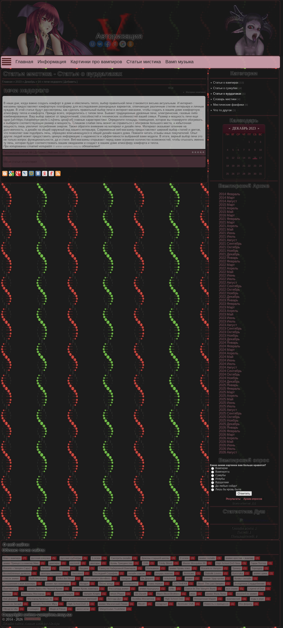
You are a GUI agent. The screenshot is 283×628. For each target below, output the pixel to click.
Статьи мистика (143, 61)
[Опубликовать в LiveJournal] (24, 173)
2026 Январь (228, 427)
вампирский (233, 598)
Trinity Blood (165, 563)
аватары (95, 563)
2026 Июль (227, 448)
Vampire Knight (92, 593)
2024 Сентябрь (230, 371)
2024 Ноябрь (228, 378)
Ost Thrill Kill (180, 583)
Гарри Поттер (258, 563)
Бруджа (84, 568)
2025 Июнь (227, 403)
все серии (231, 588)
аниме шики (260, 573)
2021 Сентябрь (230, 243)
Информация (52, 61)
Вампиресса (10, 588)
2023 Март (227, 307)
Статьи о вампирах (226, 82)
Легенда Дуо (114, 598)
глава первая (155, 583)
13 (238, 158)
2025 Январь (228, 385)
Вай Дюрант (10, 598)
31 (260, 173)
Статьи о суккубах (225, 88)
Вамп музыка (179, 61)
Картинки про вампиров (96, 61)
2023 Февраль (229, 303)
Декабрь (30, 81)
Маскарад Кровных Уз (39, 598)
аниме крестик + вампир (239, 558)
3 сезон (64, 568)
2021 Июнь (227, 233)
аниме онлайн (207, 558)
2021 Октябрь (229, 247)
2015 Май (226, 212)
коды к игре (257, 598)
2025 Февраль (229, 388)
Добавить (70, 81)
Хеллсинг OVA (185, 604)
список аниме (11, 578)
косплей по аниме (247, 593)
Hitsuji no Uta (10, 609)
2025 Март (227, 392)
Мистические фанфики (228, 104)
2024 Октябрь (229, 374)
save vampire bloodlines (97, 578)
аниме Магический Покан (113, 604)
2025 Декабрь (229, 424)
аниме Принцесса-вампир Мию (20, 563)
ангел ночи (82, 609)
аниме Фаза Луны (216, 593)
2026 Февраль (229, 431)
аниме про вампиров (57, 583)
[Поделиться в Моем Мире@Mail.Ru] (31, 173)
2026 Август (228, 452)
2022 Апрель (228, 268)
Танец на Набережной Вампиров (117, 568)
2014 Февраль (229, 194)
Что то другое (222, 110)
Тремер (236, 568)
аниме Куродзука (149, 588)
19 (233, 165)
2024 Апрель (228, 353)
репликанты (130, 583)
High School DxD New (228, 563)
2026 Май (226, 441)
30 (255, 173)
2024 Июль (227, 364)
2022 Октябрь (229, 289)
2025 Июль (227, 406)
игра (192, 593)
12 (233, 158)
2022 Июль (227, 279)
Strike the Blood (65, 578)
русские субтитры (71, 558)
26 (233, 173)
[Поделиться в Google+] (18, 173)
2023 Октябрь (229, 332)
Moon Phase (117, 593)
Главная (24, 61)
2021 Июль (227, 236)
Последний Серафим (105, 573)
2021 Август (228, 240)
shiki (172, 588)
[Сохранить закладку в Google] (11, 173)
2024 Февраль (229, 346)
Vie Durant (140, 593)
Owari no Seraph (12, 604)
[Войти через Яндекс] (115, 44)
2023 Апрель (228, 311)
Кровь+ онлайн (243, 578)
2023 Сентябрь (230, 328)
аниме (189, 578)
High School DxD (174, 598)
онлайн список (136, 573)
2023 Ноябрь (228, 335)
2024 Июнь (227, 360)
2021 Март (227, 222)
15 (249, 158)
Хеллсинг (189, 573)
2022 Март (227, 265)
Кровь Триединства (121, 563)
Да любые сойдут (226, 485)
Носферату (245, 604)
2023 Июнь (227, 318)
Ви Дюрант (147, 578)
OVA (145, 563)
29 (249, 173)
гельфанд (169, 578)
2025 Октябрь (229, 417)
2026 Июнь (227, 445)
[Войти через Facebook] (107, 44)
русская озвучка (40, 558)
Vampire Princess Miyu (44, 604)
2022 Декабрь (229, 296)
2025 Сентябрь (230, 413)
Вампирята (222, 471)
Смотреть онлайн (121, 558)
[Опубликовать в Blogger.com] (5, 173)
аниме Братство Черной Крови (45, 588)
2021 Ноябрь (228, 250)
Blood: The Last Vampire (211, 583)
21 (244, 165)
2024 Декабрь (229, 381)
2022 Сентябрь (230, 286)
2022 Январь (228, 258)
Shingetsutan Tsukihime (112, 609)
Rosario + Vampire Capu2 (17, 568)
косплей (74, 563)
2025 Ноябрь (228, 420)
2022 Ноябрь (228, 293)
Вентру (7, 593)
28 (244, 173)
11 (227, 158)
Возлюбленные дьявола (16, 573)
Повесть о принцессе (216, 604)
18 (227, 165)
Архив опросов (252, 498)
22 (249, 165)
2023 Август (228, 325)
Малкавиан (152, 568)
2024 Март (227, 349)
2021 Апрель (228, 226)
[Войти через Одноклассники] (130, 44)
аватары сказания (51, 573)
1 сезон (96, 558)
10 (260, 150)
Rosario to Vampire (211, 568)
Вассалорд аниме (119, 588)
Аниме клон (33, 623)
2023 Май (226, 314)
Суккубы (220, 475)
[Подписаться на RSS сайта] (58, 173)
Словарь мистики (224, 99)
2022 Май (226, 272)
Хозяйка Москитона (143, 598)
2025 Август (228, 410)
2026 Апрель (228, 438)
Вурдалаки (222, 482)
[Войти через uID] (92, 44)
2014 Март (227, 197)
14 (244, 158)
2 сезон (184, 558)
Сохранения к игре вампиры (19, 583)
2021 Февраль (229, 219)
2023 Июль (227, 321)
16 (39, 81)
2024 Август (228, 367)
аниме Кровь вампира (85, 588)
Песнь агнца (106, 583)
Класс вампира (11, 558)
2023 (18, 81)
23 (255, 165)
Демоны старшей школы (155, 558)
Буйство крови (38, 578)
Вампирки (221, 468)
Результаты (233, 498)
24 (260, 165)
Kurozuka (237, 573)
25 (227, 173)
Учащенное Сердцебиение (249, 583)
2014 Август (228, 201)
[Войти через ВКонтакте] (100, 44)
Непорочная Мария (205, 598)
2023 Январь (228, 300)
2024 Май (226, 357)
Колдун (84, 583)
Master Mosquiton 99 (194, 563)
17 (260, 158)
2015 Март (227, 204)
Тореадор (257, 568)
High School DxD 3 (78, 604)
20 (238, 165)
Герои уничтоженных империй (80, 598)
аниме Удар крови (214, 578)
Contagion (33, 609)
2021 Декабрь (229, 254)
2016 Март (227, 215)
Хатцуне (125, 578)
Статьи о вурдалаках (227, 93)
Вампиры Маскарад (33, 593)
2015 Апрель (228, 208)
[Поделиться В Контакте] (38, 173)
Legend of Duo (256, 588)
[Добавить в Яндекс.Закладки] (44, 173)
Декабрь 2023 (244, 128)
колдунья (161, 604)
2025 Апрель (228, 395)
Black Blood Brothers (168, 593)
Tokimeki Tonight (64, 593)
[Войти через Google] (122, 44)
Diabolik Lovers (213, 573)
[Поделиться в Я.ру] (51, 173)
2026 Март (227, 434)
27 (238, 173)
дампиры (54, 563)
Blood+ (141, 604)
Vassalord (77, 573)
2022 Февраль (229, 261)
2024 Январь (228, 342)
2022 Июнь (227, 275)
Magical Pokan (58, 609)
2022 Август (228, 282)
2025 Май (226, 399)
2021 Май (226, 229)
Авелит (46, 568)
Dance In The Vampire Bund (200, 588)
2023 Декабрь (229, 339)
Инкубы (220, 478)
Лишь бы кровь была (228, 489)
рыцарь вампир (164, 573)
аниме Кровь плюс (180, 568)
